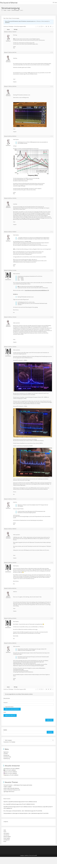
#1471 (51, 198)
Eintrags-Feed (6, 755)
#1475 (51, 317)
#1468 (51, 52)
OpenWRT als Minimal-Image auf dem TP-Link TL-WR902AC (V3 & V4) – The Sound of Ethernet (23, 806)
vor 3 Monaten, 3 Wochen (40, 21)
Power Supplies (7, 838)
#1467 (51, 31)
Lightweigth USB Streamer (9, 791)
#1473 (51, 270)
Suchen (5, 730)
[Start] (1, 10)
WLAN (5, 841)
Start (4, 18)
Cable (5, 830)
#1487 (51, 618)
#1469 (51, 86)
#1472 (51, 231)
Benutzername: (7, 698)
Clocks (5, 831)
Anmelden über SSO (10, 715)
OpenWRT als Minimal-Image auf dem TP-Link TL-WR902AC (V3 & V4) (23, 801)
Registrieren (6, 752)
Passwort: (6, 702)
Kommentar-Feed (7, 756)
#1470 (51, 136)
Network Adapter (7, 836)
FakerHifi (5, 801)
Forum (10, 18)
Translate (13, 742)
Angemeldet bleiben (9, 706)
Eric (4, 804)
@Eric (14, 38)
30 (50, 26)
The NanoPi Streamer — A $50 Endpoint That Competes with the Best (18, 785)
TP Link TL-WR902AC (15, 768)
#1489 (51, 643)
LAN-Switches (6, 835)
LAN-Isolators (6, 833)
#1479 (51, 499)
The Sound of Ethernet (8, 3)
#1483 (51, 562)
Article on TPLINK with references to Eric (12, 790)
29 (48, 26)
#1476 (51, 346)
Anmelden (49, 720)
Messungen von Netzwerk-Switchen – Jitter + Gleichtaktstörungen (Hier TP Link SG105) (24, 810)
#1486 (51, 588)
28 (46, 26)
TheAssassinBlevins (7, 813)
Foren (7, 18)
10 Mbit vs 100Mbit (7, 786)
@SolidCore (15, 294)
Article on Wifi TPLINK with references (11, 788)
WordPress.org (7, 758)
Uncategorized (7, 839)
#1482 (51, 528)
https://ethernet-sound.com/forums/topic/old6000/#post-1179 (37, 290)
